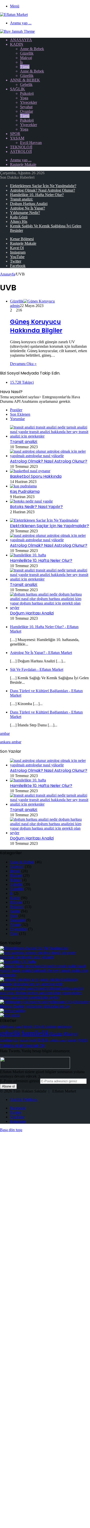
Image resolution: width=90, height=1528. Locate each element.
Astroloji (21, 151)
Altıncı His (18, 221)
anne (11, 1026)
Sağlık (17, 89)
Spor (15, 134)
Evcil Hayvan (31, 142)
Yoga (24, 98)
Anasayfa (21, 40)
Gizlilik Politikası (23, 1099)
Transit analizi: (21, 199)
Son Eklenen (20, 414)
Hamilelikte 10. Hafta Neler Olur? (37, 195)
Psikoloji (27, 93)
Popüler (16, 410)
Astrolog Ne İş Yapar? (27, 208)
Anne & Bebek (32, 49)
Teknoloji (21, 147)
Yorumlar (17, 419)
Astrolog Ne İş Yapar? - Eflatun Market (41, 652)
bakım (18, 1026)
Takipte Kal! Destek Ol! (22, 1046)
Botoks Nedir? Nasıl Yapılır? (36, 506)
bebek (28, 1026)
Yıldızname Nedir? (25, 212)
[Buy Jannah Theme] (17, 31)
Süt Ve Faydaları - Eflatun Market (36, 669)
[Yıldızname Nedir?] (45, 1006)
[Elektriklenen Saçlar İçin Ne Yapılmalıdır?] (44, 520)
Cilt (36, 1026)
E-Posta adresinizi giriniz (19, 1081)
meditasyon (9, 1040)
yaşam (72, 1040)
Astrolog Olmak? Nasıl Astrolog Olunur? (42, 190)
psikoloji (24, 1040)
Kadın (16, 44)
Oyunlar (26, 111)
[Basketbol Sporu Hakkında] (30, 471)
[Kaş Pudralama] (23, 486)
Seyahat (26, 107)
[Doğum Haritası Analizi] (50, 608)
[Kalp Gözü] (10, 1015)
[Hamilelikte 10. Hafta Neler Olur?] (28, 555)
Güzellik (27, 53)
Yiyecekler (28, 102)
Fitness (15, 880)
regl (33, 1040)
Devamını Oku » (23, 364)
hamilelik (35, 1033)
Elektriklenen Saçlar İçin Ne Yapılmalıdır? (43, 186)
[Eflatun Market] (14, 14)
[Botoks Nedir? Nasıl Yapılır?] (31, 501)
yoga (82, 1039)
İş (21, 62)
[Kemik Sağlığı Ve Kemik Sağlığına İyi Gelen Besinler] (12, 1011)
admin (15, 306)
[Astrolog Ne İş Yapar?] (45, 984)
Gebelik (26, 84)
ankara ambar (10, 742)
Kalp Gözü (19, 217)
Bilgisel (16, 875)
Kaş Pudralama (25, 491)
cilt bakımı (48, 1026)
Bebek (15, 871)
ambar (5, 733)
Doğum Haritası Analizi (29, 204)
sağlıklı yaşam (58, 1040)
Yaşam (17, 138)
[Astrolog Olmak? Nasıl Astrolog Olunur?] (50, 456)
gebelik (10, 1033)
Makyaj (26, 58)
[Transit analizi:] (50, 436)
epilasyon (64, 1026)
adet (4, 1026)
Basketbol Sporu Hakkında (36, 476)
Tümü (25, 67)
